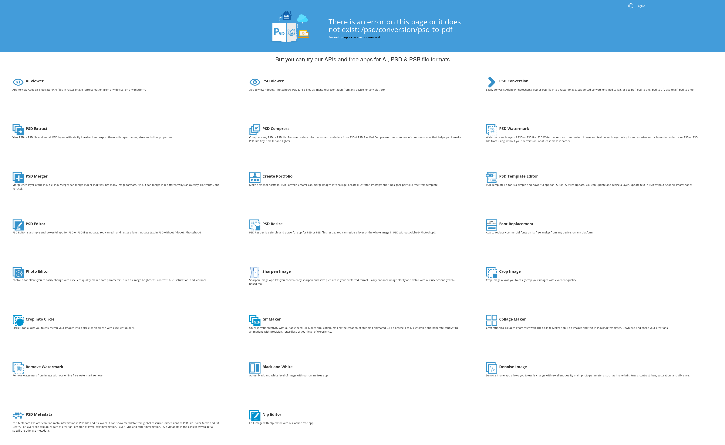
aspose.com (350, 37)
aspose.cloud (372, 37)
